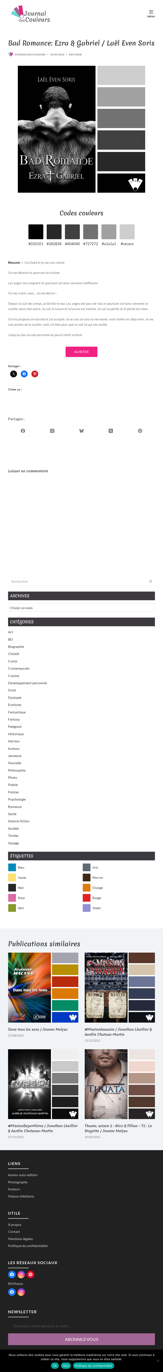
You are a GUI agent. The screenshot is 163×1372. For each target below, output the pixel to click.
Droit (12, 690)
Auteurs (14, 1189)
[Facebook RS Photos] (12, 1292)
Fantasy (14, 719)
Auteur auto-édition (23, 1175)
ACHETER (81, 352)
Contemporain (19, 668)
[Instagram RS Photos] (21, 1292)
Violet (96, 908)
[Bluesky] (81, 431)
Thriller (13, 836)
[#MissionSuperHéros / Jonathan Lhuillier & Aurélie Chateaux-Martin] (43, 1084)
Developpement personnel (27, 683)
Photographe (17, 1182)
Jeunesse (14, 756)
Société (13, 828)
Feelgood (14, 726)
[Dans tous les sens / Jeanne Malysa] (43, 988)
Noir (21, 888)
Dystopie (14, 697)
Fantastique (17, 712)
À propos (14, 1224)
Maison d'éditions (21, 1196)
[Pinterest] (140, 431)
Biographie (16, 646)
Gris (95, 867)
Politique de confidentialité (28, 1246)
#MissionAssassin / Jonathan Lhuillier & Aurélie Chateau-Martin (118, 1032)
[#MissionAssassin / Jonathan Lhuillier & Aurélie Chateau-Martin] (120, 988)
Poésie (13, 785)
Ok (55, 1365)
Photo (12, 777)
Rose (21, 898)
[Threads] (52, 431)
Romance (15, 807)
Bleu (21, 867)
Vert (21, 908)
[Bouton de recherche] (151, 581)
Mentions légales (20, 1239)
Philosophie (16, 770)
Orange (97, 888)
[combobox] (77, 581)
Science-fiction (19, 821)
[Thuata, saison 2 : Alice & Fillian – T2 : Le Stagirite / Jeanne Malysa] (120, 1084)
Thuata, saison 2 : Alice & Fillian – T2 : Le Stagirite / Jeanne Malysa (118, 1128)
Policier (13, 792)
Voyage (13, 843)
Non (66, 1365)
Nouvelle (14, 763)
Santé (12, 814)
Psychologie (17, 799)
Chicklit (13, 654)
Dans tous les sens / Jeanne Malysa (37, 1029)
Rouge (96, 898)
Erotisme (75, 54)
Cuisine (13, 676)
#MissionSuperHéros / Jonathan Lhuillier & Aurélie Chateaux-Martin (42, 1128)
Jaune (22, 877)
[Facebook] (23, 431)
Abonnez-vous (81, 1339)
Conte (12, 661)
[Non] (158, 1361)
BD (10, 639)
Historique (16, 734)
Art (10, 632)
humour (14, 748)
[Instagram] (21, 1274)
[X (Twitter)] (111, 431)
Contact (14, 1231)
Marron (97, 877)
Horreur (14, 741)
